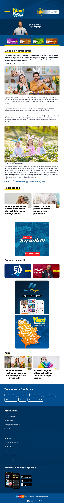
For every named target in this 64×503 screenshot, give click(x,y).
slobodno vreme (33, 181)
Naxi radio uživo (11, 395)
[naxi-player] (32, 297)
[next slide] (59, 40)
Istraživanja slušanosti (11, 442)
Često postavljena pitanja (12, 424)
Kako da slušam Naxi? (35, 400)
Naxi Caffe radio (35, 395)
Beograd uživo (9, 420)
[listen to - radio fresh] (12, 41)
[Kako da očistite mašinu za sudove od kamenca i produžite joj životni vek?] (18, 363)
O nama (6, 434)
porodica (8, 181)
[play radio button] (49, 12)
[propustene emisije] (17, 271)
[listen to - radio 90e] (52, 41)
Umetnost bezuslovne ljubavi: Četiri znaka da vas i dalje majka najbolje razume (15, 210)
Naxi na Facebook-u (10, 456)
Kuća (7, 352)
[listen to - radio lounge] (26, 41)
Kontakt (6, 451)
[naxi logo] (18, 12)
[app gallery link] (26, 485)
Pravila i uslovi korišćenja (42, 496)
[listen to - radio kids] (38, 41)
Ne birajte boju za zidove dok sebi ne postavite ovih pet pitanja (43, 374)
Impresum (7, 446)
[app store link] (26, 481)
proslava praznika (20, 181)
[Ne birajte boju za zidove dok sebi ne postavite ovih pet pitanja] (46, 363)
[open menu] (7, 12)
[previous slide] (5, 40)
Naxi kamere (23, 395)
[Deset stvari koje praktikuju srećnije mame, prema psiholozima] (46, 200)
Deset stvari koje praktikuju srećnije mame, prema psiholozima (42, 210)
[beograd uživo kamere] (32, 239)
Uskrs (43, 181)
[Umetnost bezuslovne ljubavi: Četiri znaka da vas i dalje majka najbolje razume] (18, 200)
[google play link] (26, 477)
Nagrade (22, 400)
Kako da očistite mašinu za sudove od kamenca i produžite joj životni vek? (16, 374)
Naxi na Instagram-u (10, 460)
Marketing (7, 438)
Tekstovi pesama (11, 400)
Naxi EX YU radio (49, 395)
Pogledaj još (12, 187)
